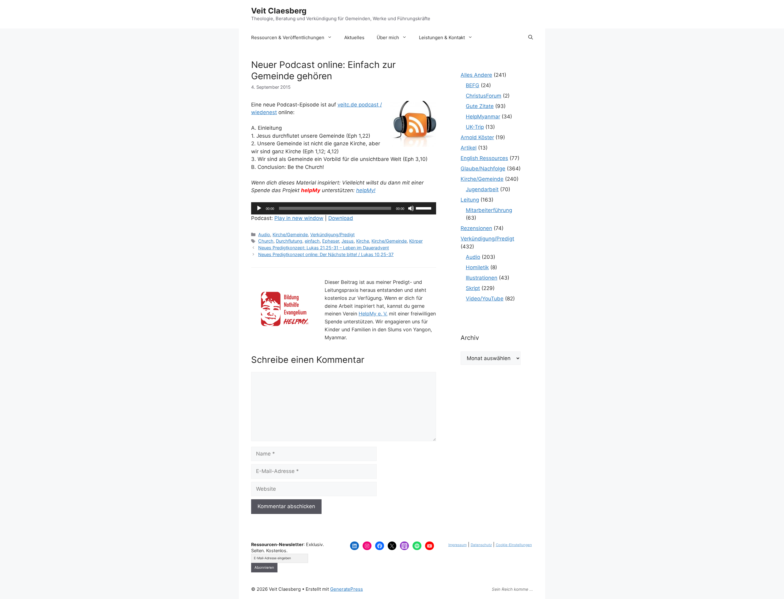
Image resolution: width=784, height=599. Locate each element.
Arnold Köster (477, 137)
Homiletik (477, 267)
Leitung (470, 200)
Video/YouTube (484, 299)
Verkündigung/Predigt (332, 234)
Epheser (330, 241)
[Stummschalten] (411, 208)
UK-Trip (475, 127)
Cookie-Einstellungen (514, 545)
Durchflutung (289, 241)
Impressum (457, 545)
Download (340, 218)
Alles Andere (476, 75)
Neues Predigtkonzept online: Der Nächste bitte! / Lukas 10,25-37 (326, 254)
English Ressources (484, 158)
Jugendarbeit (482, 189)
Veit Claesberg (279, 10)
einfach (312, 241)
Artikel (469, 148)
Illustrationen (481, 278)
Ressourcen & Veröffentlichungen (287, 37)
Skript (473, 288)
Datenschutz (481, 545)
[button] (530, 37)
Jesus (347, 241)
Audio (264, 234)
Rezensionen (476, 228)
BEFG (472, 85)
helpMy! (365, 190)
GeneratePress (346, 589)
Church (265, 241)
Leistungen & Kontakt (442, 37)
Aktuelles (354, 37)
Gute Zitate (480, 106)
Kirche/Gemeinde (290, 234)
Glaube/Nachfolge (483, 169)
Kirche (362, 241)
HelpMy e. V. (373, 314)
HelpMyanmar (483, 116)
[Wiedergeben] (259, 208)
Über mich (388, 37)
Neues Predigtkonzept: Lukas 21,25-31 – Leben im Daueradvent (323, 247)
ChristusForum (483, 96)
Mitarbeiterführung (489, 210)
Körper (416, 241)
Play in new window (298, 218)
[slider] (424, 207)
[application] (343, 208)
